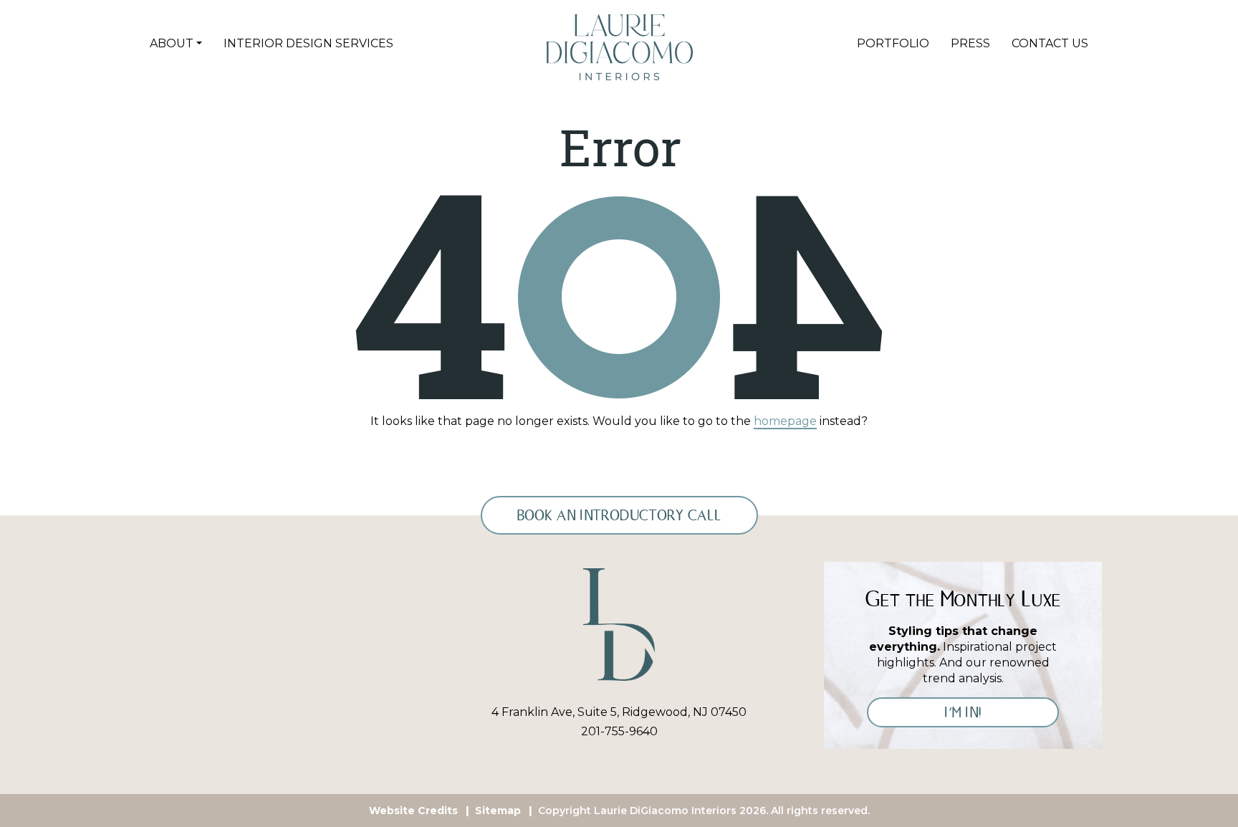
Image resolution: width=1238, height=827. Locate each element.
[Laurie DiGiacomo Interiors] (619, 624)
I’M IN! (963, 712)
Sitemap (498, 810)
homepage (785, 421)
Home (478, 44)
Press (970, 43)
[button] (176, 43)
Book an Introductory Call (619, 515)
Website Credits (413, 810)
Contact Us (1050, 43)
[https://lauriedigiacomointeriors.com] (619, 46)
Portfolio (893, 43)
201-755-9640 (619, 731)
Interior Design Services (308, 43)
